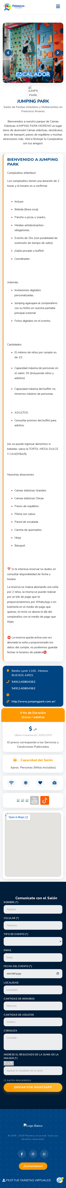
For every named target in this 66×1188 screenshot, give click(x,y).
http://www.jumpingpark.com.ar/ (33, 702)
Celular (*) (11, 918)
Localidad (11, 982)
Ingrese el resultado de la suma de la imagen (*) (31, 1056)
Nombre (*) (11, 902)
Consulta (10, 1030)
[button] (8, 52)
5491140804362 (23, 682)
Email (8, 950)
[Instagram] (33, 1154)
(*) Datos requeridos (17, 1080)
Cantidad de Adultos (19, 1015)
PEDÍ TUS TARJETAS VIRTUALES (30, 1180)
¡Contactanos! (33, 1166)
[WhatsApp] (44, 1154)
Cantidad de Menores (19, 998)
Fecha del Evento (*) (18, 966)
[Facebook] (22, 1154)
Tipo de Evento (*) (16, 934)
